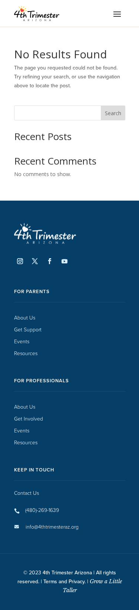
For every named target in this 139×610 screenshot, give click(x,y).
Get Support (28, 330)
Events (21, 341)
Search (113, 113)
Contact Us (26, 492)
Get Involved (28, 419)
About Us (24, 318)
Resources (25, 353)
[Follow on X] (35, 261)
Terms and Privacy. (64, 581)
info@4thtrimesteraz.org (52, 526)
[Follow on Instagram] (20, 261)
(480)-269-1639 (42, 509)
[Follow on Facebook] (50, 261)
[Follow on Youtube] (64, 261)
